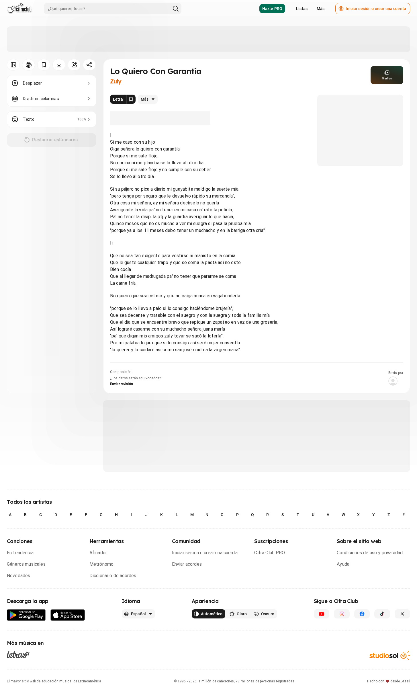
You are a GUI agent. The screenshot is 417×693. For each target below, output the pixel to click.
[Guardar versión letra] (131, 99)
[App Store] (67, 615)
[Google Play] (26, 615)
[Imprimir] (28, 65)
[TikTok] (382, 613)
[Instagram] (341, 613)
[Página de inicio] (19, 8)
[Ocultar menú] (13, 65)
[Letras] (18, 654)
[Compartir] (89, 65)
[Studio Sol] (389, 655)
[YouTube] (321, 613)
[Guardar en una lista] (43, 65)
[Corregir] (74, 65)
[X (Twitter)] (402, 613)
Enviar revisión (121, 384)
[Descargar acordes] (58, 65)
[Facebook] (362, 613)
